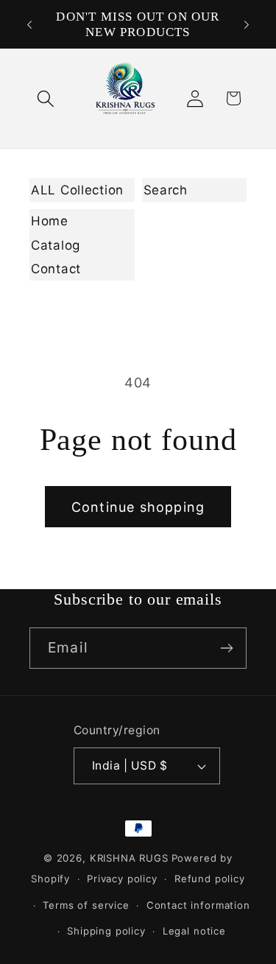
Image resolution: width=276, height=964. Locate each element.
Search (166, 190)
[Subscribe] (226, 648)
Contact (56, 268)
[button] (46, 98)
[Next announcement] (246, 24)
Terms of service (86, 905)
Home (49, 221)
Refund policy (209, 878)
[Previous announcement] (29, 24)
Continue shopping (138, 507)
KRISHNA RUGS (129, 858)
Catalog (55, 245)
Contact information (198, 905)
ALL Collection (77, 190)
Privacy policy (122, 878)
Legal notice (194, 931)
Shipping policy (106, 931)
